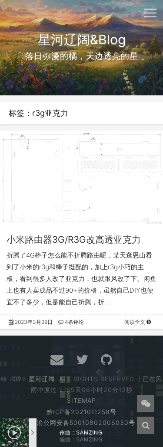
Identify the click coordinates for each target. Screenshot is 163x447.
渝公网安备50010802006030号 (86, 422)
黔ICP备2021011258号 (81, 411)
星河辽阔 (42, 378)
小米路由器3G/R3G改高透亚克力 (74, 239)
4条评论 (73, 322)
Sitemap (81, 400)
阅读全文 (135, 322)
